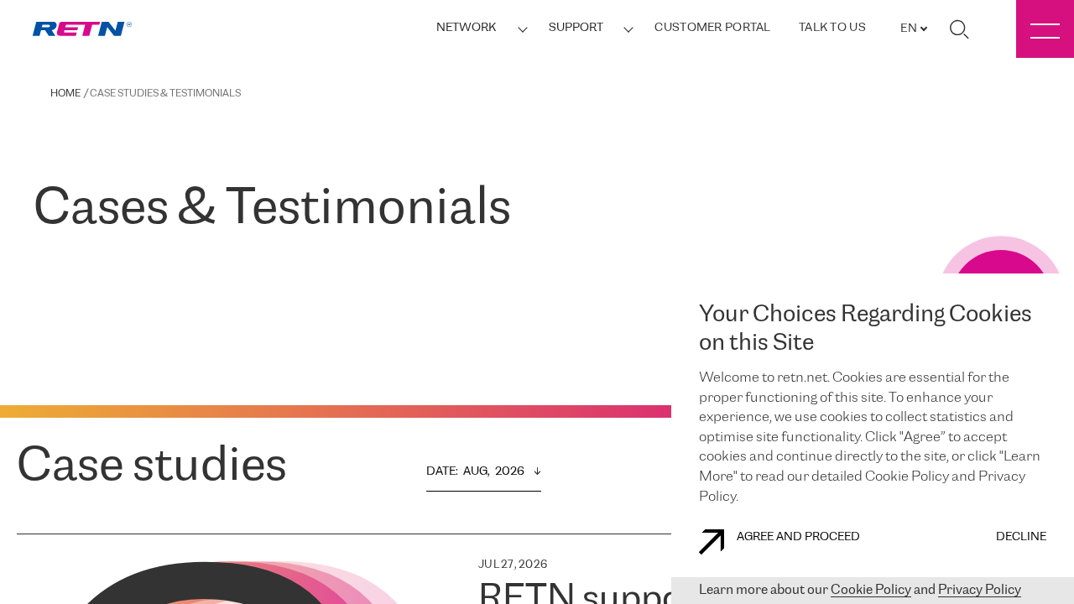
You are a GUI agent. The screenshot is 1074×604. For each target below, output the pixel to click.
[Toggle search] (959, 29)
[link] (82, 29)
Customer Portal (712, 28)
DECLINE (1021, 537)
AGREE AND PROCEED (798, 537)
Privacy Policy (979, 590)
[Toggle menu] (1045, 29)
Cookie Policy (871, 590)
